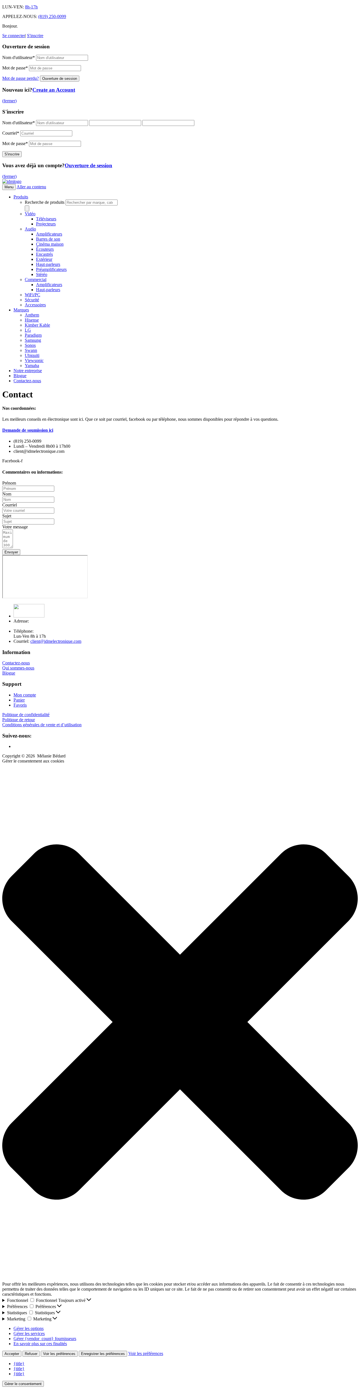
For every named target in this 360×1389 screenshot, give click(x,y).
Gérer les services (29, 1333)
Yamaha (32, 365)
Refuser (31, 1354)
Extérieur (44, 259)
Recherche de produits (45, 202)
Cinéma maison (50, 244)
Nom (6, 494)
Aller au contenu (31, 186)
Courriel (10, 133)
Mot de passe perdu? (20, 78)
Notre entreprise (28, 370)
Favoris (20, 705)
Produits (21, 196)
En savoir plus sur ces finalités (40, 1343)
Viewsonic (34, 360)
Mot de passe (15, 67)
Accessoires (35, 304)
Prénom (9, 483)
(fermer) (9, 100)
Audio (30, 229)
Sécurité (32, 299)
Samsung (33, 340)
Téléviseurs (46, 218)
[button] (180, 1023)
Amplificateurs (49, 234)
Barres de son (48, 239)
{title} (19, 1363)
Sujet (6, 515)
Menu (9, 187)
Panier (19, 700)
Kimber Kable (37, 325)
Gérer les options (29, 1328)
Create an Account (53, 90)
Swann (31, 350)
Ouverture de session (88, 165)
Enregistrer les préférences (103, 1354)
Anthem (32, 315)
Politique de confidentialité (26, 714)
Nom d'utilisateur (18, 57)
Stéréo (41, 274)
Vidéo (30, 213)
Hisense (32, 320)
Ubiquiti (32, 355)
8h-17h (31, 6)
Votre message (15, 526)
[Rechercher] (27, 208)
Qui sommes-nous (18, 668)
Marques (21, 309)
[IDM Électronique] (11, 181)
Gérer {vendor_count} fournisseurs (45, 1338)
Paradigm (33, 335)
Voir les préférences (59, 1354)
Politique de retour (18, 719)
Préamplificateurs (51, 269)
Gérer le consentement (23, 1384)
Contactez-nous (27, 380)
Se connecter (13, 35)
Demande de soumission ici (27, 430)
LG (28, 330)
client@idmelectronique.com (55, 641)
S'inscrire (35, 35)
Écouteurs (45, 249)
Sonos (30, 345)
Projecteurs (46, 223)
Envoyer (11, 552)
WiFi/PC (32, 294)
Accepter (11, 1354)
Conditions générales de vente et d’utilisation (42, 724)
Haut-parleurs (48, 264)
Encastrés (44, 254)
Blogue (20, 375)
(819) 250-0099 (52, 16)
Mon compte (25, 695)
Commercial (35, 279)
